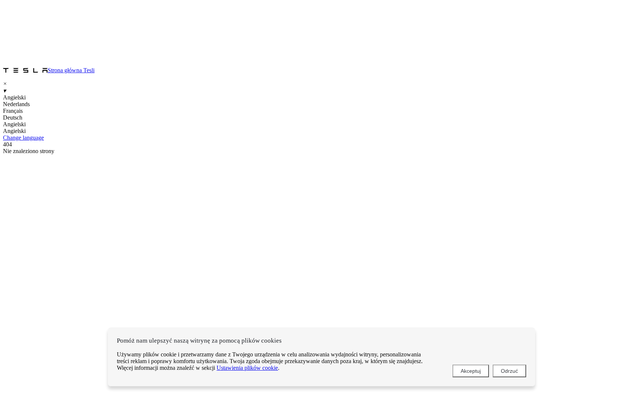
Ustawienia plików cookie (247, 368)
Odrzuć (509, 371)
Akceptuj (471, 371)
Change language (23, 137)
